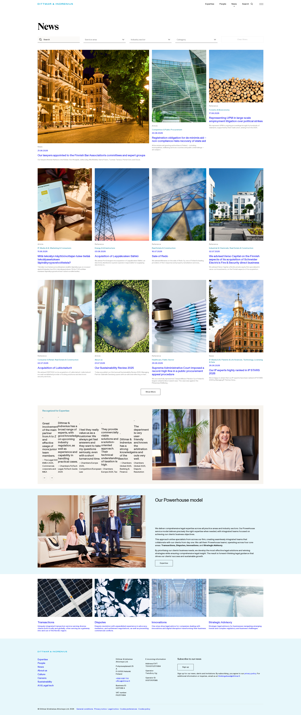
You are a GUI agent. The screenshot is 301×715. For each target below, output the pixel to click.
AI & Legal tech (46, 685)
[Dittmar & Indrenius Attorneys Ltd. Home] (55, 4)
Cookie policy (144, 709)
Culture (41, 674)
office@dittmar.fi (123, 681)
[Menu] (261, 4)
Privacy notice (100, 709)
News (234, 3)
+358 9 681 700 (122, 678)
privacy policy (250, 673)
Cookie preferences (128, 709)
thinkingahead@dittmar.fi (229, 676)
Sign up (185, 667)
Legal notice (113, 709)
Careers (42, 678)
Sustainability (45, 681)
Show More (151, 392)
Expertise (209, 3)
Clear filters (242, 39)
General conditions (84, 709)
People (223, 3)
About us (42, 670)
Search (245, 3)
